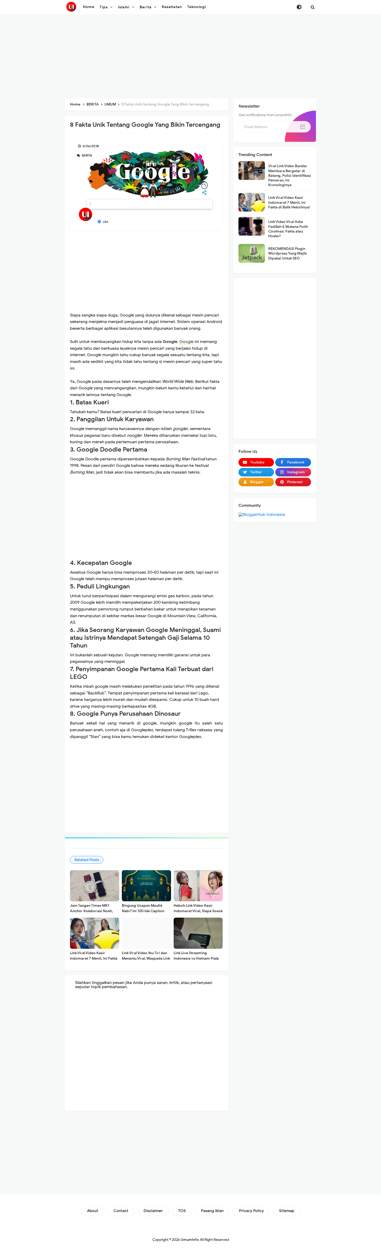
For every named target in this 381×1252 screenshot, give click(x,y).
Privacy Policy (251, 1210)
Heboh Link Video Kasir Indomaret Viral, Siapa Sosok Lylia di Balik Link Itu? (198, 911)
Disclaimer (153, 1210)
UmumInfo (190, 1239)
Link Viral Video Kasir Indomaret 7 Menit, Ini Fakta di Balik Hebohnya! (93, 958)
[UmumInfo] (71, 7)
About (92, 1210)
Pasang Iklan (212, 1210)
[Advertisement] (190, 57)
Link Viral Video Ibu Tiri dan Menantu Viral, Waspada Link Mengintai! (146, 958)
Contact (121, 1210)
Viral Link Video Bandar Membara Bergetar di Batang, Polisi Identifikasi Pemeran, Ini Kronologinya (289, 175)
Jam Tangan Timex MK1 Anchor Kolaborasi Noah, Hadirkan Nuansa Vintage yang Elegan (91, 913)
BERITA (86, 155)
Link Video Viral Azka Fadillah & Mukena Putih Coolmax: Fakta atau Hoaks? (288, 229)
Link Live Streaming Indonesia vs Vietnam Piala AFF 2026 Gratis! (196, 958)
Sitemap (286, 1210)
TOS (182, 1210)
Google (186, 341)
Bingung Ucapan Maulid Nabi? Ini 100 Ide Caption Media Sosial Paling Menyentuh (143, 913)
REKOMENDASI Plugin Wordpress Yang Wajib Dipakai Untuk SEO (287, 253)
